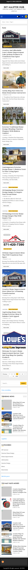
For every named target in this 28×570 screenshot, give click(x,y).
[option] (14, 408)
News (3, 466)
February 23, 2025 (7, 94)
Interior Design (5, 463)
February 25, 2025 (7, 58)
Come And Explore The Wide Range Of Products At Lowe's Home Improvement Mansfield (19, 502)
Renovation (6, 86)
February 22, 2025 (7, 135)
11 (13, 376)
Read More (6, 68)
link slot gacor (5, 476)
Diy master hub (14, 7)
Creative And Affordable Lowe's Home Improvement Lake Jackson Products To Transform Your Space (13, 53)
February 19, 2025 (7, 196)
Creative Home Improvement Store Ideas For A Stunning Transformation (13, 291)
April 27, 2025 (16, 517)
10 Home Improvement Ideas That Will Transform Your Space (13, 255)
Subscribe (26, 16)
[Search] (22, 16)
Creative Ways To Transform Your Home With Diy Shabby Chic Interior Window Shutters (19, 420)
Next (17, 376)
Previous (5, 374)
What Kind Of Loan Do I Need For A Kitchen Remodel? (19, 513)
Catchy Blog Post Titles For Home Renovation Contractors (14, 92)
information (4, 460)
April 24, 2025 (17, 553)
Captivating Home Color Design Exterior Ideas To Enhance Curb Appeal (12, 314)
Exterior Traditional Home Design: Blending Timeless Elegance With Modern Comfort (12, 130)
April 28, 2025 (17, 507)
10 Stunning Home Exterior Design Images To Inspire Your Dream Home (12, 192)
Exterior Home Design (8, 123)
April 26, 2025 (17, 529)
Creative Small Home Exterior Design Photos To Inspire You (19, 430)
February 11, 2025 (7, 295)
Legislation (4, 439)
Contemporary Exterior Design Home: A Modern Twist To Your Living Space (14, 169)
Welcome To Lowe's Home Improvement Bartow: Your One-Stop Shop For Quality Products (13, 354)
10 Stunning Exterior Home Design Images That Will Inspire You (12, 216)
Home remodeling (6, 390)
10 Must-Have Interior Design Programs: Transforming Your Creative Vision (19, 548)
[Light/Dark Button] (18, 16)
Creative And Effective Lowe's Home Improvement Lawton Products (19, 407)
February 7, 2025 (7, 359)
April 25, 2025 (16, 542)
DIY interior (4, 450)
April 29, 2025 (16, 494)
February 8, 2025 (7, 318)
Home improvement (7, 46)
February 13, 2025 (7, 259)
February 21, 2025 (7, 173)
